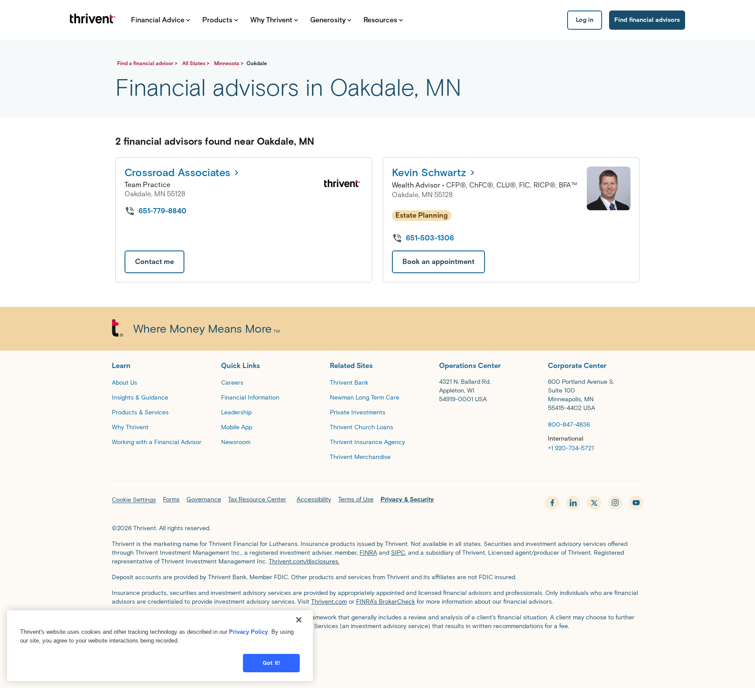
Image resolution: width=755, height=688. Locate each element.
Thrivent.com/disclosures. (304, 561)
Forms (171, 499)
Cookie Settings (134, 500)
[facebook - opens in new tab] (552, 502)
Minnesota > (229, 63)
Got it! (271, 663)
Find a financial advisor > (148, 63)
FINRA (368, 552)
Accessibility (314, 499)
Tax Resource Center (257, 499)
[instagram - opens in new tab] (615, 502)
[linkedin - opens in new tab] (573, 502)
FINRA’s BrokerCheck (385, 601)
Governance (204, 499)
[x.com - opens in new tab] (594, 502)
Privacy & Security (407, 499)
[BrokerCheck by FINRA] (377, 649)
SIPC (398, 552)
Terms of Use (356, 499)
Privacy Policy (248, 632)
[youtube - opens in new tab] (636, 502)
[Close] (298, 619)
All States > (196, 63)
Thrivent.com (329, 601)
